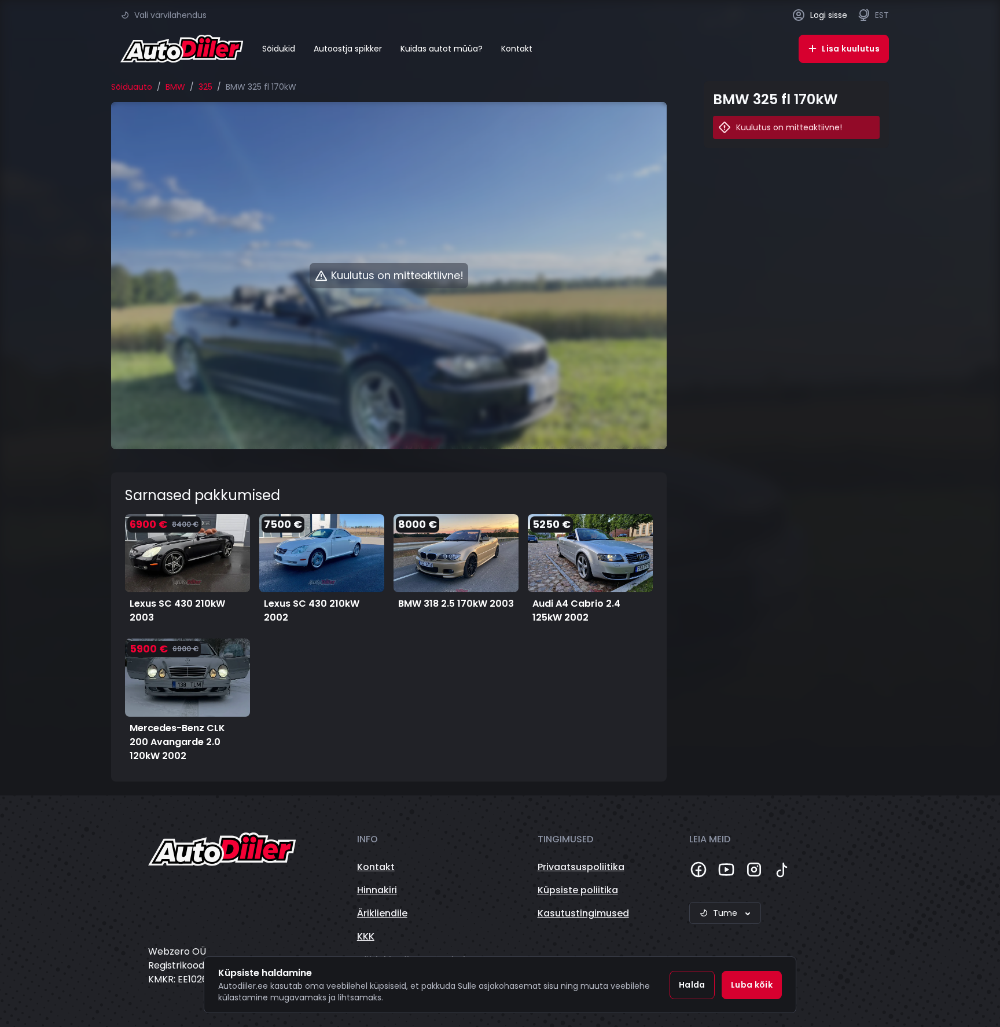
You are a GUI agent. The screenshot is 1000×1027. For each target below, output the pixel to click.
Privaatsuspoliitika (581, 867)
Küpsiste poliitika (578, 890)
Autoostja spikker (348, 48)
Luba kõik (752, 985)
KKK (365, 936)
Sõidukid (278, 48)
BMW (175, 87)
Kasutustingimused (583, 913)
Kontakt (516, 48)
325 (205, 87)
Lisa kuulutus (851, 48)
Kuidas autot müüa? (441, 48)
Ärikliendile (382, 913)
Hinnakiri (377, 890)
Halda (692, 985)
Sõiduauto (131, 87)
